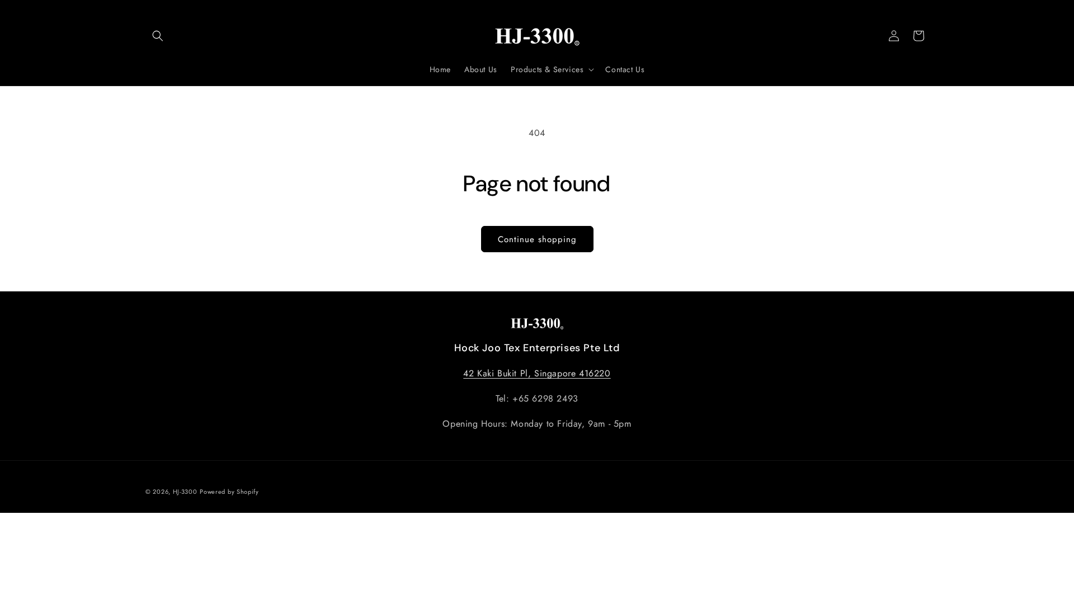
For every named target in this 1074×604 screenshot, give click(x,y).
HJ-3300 (185, 491)
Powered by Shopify (229, 491)
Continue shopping (537, 239)
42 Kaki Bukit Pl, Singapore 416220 (536, 373)
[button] (157, 35)
